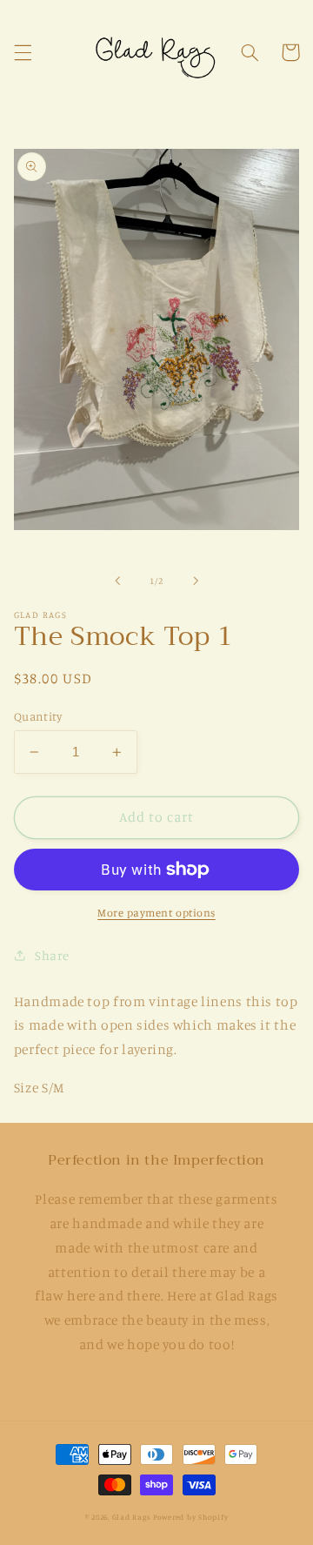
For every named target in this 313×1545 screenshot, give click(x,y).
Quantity (38, 716)
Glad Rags (131, 1516)
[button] (23, 52)
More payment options (156, 912)
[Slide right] (195, 580)
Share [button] (52, 955)
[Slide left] (117, 580)
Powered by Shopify (190, 1516)
